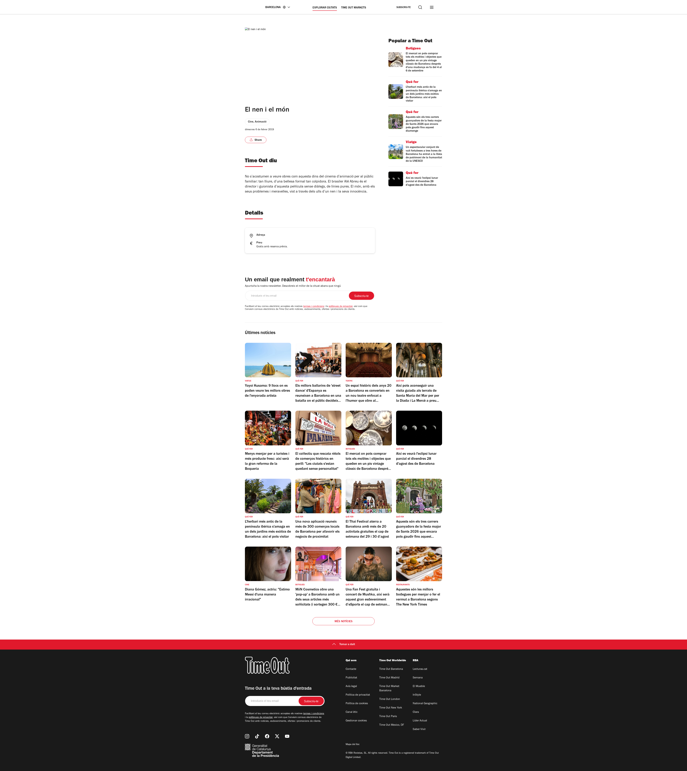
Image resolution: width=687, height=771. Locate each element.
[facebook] (267, 736)
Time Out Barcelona (391, 669)
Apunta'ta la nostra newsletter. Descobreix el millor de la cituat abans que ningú (293, 286)
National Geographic (425, 703)
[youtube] (287, 736)
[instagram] (247, 736)
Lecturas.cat (420, 669)
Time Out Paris (388, 716)
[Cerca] (420, 7)
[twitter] (277, 736)
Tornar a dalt (347, 644)
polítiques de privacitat (340, 306)
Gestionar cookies (356, 720)
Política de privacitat (358, 695)
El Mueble (419, 686)
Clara (416, 712)
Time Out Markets (353, 7)
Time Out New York (390, 708)
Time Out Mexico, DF (391, 725)
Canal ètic (351, 712)
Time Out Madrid (389, 677)
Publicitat (351, 677)
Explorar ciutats (325, 7)
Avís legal (351, 686)
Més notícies (343, 621)
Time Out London (389, 699)
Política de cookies (357, 703)
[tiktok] (257, 736)
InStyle (417, 695)
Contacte (351, 669)
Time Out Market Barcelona (389, 688)
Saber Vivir (419, 729)
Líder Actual (420, 720)
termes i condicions (313, 306)
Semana (418, 677)
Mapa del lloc (353, 744)
